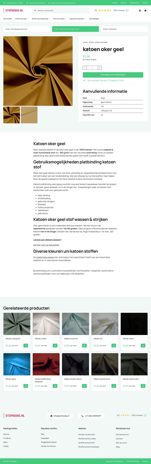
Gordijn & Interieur (48, 446)
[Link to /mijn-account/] (140, 10)
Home (85, 42)
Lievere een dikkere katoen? (47, 239)
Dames (6, 434)
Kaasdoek (45, 438)
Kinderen (7, 438)
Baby (5, 442)
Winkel (91, 42)
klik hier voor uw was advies (46, 244)
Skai (42, 434)
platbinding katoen (45, 257)
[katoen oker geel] (38, 71)
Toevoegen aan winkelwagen (113, 75)
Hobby (6, 446)
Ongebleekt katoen (49, 442)
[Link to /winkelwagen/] (145, 10)
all (102, 115)
